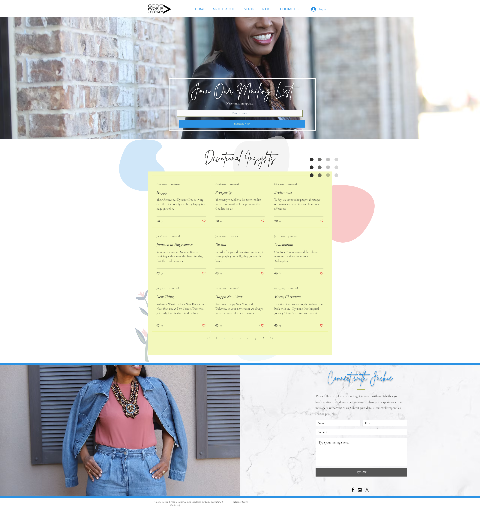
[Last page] (271, 338)
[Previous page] (216, 338)
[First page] (208, 338)
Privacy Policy (241, 502)
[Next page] (263, 338)
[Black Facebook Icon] (353, 489)
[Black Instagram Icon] (360, 489)
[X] (367, 489)
